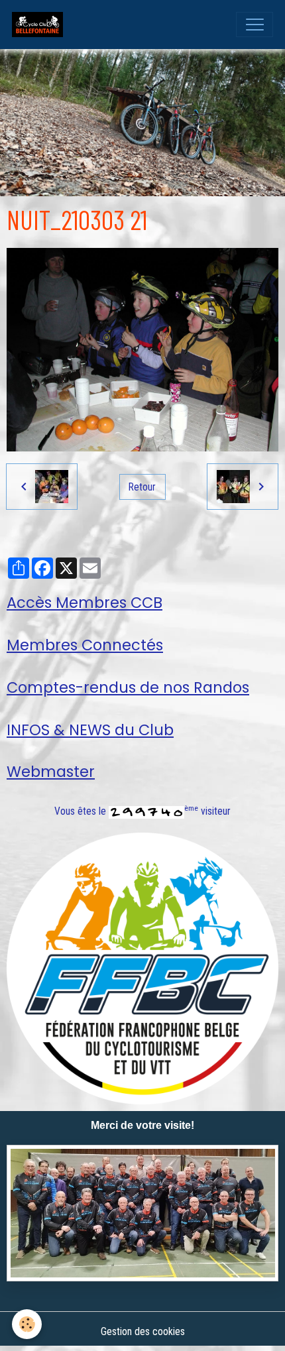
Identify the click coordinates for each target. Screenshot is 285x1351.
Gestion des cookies (143, 1331)
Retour (142, 487)
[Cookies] (27, 1324)
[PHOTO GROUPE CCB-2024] (142, 1213)
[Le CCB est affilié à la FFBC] (142, 967)
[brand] (40, 24)
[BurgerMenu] (254, 24)
